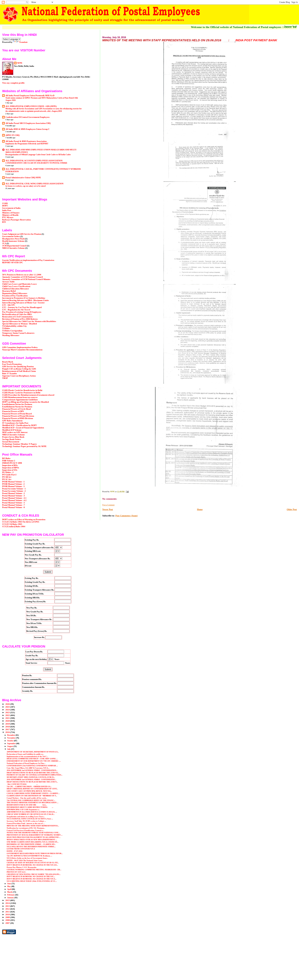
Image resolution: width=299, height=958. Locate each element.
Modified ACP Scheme (11, 430)
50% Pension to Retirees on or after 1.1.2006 (21, 275)
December (11, 735)
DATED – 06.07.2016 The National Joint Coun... (25, 860)
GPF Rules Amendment (12, 421)
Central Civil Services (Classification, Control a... (25, 830)
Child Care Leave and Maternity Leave (19, 284)
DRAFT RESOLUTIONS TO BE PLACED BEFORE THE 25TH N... (32, 782)
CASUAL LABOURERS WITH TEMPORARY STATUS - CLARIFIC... (33, 793)
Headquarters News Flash (13, 239)
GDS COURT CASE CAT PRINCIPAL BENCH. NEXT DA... (29, 791)
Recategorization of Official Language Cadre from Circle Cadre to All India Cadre (38, 154)
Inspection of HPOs (10, 468)
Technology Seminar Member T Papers (19, 444)
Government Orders (11, 236)
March (10, 892)
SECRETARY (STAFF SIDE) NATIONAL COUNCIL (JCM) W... (31, 777)
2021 (7, 718)
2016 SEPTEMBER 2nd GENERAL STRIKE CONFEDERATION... (32, 770)
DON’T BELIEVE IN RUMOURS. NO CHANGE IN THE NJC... (31, 876)
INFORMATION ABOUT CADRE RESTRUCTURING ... (30, 807)
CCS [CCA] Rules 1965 (12, 524)
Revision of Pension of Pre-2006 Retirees (20, 319)
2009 (7, 917)
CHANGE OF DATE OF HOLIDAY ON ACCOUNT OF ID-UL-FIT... (33, 863)
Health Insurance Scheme (13, 241)
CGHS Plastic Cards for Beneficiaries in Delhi (22, 390)
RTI (4, 222)
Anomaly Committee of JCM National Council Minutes (26, 279)
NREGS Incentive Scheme (13, 248)
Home (200, 509)
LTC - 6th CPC (8, 305)
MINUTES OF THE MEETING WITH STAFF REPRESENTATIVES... (33, 826)
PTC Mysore (7, 217)
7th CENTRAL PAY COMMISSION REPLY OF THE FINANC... (31, 800)
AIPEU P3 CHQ (12, 135)
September (11, 743)
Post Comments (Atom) (126, 516)
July (9, 749)
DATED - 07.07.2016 (14, 851)
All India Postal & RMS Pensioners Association (26, 141)
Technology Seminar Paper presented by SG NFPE (24, 446)
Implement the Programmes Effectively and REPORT (26, 144)
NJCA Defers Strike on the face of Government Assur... (27, 858)
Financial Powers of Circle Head (16, 409)
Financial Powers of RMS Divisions (17, 418)
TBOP (5, 378)
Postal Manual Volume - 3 (13, 496)
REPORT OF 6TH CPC (12, 262)
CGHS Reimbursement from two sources (20, 397)
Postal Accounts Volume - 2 (14, 491)
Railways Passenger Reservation (16, 220)
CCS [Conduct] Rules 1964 (13, 526)
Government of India (11, 208)
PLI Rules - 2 (8, 472)
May (9, 886)
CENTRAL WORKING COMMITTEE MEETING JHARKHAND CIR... (34, 870)
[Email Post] (127, 491)
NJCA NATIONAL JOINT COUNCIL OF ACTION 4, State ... (30, 819)
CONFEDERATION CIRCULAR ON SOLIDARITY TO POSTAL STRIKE (36, 163)
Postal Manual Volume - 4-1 (14, 498)
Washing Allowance (10, 335)
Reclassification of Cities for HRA (17, 314)
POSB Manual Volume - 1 (13, 482)
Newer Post (107, 509)
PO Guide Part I (9, 475)
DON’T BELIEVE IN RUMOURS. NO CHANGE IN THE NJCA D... (32, 865)
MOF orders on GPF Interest (14, 432)
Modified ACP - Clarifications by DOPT (19, 425)
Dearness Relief (9, 291)
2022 (7, 715)
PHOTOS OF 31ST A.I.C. (16, 872)
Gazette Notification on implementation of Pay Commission (28, 260)
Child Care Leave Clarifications (16, 286)
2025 (7, 707)
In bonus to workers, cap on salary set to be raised (25, 186)
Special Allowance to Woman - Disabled (19, 324)
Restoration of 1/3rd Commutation (17, 317)
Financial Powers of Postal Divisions (18, 416)
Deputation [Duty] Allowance (14, 293)
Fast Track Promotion (12, 364)
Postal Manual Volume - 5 (13, 503)
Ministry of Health (10, 215)
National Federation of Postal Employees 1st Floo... (26, 763)
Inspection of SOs (9, 470)
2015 (7, 900)
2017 (7, 729)
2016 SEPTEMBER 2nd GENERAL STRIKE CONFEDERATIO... (31, 779)
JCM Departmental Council (14, 246)
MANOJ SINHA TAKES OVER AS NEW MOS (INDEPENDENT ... (32, 839)
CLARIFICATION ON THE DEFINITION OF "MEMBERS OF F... (32, 796)
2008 (7, 920)
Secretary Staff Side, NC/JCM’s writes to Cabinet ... (26, 821)
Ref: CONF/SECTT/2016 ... (22, 784)
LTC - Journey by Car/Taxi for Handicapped (22, 307)
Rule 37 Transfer (9, 373)
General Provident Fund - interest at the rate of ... (26, 823)
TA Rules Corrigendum (12, 331)
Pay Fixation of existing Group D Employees (21, 312)
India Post (6, 210)
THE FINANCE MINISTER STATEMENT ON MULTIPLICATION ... (32, 802)
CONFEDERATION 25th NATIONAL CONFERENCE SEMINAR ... (32, 766)
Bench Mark (7, 362)
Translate (23, 42)
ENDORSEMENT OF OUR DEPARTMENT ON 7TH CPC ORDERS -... (34, 761)
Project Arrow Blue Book (13, 437)
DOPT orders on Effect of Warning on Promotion (23, 519)
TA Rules (6, 328)
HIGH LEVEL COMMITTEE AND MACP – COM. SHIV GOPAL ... (32, 759)
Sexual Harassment (10, 442)
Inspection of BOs (10, 465)
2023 (7, 712)
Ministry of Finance (10, 213)
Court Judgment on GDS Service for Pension (21, 234)
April (9, 889)
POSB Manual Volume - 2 (13, 484)
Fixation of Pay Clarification (15, 296)
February (11, 895)
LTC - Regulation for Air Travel (16, 310)
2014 (7, 903)
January (10, 898)
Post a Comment (108, 505)
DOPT (5, 206)
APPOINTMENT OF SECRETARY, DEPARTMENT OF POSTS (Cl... (33, 752)
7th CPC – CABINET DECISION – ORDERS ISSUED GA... (29, 786)
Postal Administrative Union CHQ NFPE (23, 178)
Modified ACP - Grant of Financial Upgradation (23, 428)
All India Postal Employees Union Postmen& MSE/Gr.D (29, 95)
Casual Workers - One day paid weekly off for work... (27, 798)
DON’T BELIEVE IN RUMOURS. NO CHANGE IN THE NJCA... (31, 879)
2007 (7, 923)
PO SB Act (6, 477)
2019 (7, 724)
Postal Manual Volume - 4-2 (14, 500)
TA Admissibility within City (14, 326)
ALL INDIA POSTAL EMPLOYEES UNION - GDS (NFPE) (31, 106)
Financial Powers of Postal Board (17, 414)
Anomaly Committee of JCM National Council (22, 277)
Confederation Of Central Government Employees (27, 117)
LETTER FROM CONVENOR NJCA (21, 849)
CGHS (5, 203)
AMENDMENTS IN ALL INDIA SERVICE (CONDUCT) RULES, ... (32, 812)
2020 (7, 721)
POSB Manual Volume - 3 (13, 486)
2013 (7, 906)
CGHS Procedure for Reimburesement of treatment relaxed (28, 395)
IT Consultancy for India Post (15, 423)
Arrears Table (8, 282)
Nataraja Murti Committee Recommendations (22, 350)
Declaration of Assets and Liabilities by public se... (25, 754)
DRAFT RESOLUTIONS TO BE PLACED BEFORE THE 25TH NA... (33, 773)
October (10, 741)
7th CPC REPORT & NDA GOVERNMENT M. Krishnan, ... (29, 856)
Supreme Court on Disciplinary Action (19, 376)
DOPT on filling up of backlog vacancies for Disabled (25, 402)
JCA (4, 243)
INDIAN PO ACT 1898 (12, 463)
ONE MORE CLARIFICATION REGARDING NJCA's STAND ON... (33, 842)
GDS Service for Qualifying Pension (18, 366)
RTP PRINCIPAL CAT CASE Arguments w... (23, 809)
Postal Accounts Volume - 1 (14, 489)
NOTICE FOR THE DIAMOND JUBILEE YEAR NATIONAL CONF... (33, 832)
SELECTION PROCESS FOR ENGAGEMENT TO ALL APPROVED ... (33, 837)
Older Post (292, 509)
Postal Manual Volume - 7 (13, 505)
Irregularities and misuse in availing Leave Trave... (26, 816)
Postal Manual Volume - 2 (13, 493)
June (9, 884)
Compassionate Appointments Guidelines (20, 400)
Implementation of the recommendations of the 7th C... (27, 756)
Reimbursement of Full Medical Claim (19, 371)
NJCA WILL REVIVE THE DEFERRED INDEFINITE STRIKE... (31, 846)
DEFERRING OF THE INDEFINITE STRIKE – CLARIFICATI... (31, 844)
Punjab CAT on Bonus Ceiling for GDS (19, 369)
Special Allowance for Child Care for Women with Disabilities (29, 321)
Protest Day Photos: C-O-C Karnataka (21, 867)
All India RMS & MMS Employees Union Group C (27, 129)
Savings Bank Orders (11, 439)
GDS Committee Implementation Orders (20, 347)
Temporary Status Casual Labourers (18, 333)
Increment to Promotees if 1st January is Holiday (23, 298)
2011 (7, 912)
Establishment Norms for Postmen (17, 404)
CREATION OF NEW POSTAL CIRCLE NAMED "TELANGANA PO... (34, 874)
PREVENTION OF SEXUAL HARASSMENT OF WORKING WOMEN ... (34, 835)
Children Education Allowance (15, 289)
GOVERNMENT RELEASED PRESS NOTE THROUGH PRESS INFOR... (35, 853)
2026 (7, 704)
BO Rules (6, 458)
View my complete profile (13, 83)
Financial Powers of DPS (13, 411)
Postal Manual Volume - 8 (13, 507)
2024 (7, 710)
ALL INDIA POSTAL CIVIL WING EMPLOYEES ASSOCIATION (34, 184)
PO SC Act (6, 479)
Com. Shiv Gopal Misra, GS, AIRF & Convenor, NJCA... (28, 768)
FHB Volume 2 (8, 461)
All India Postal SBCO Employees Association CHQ (28, 123)
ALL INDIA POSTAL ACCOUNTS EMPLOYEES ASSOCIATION (33, 161)
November (11, 738)
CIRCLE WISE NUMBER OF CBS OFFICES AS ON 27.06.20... (31, 814)
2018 (7, 727)
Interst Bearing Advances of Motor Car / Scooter (23, 303)
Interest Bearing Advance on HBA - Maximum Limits (25, 300)
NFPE (19, 63)
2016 (7, 732)
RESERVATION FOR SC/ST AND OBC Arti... (27, 805)
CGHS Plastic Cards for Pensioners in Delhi (21, 393)
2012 (7, 909)
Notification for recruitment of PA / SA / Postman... (26, 828)
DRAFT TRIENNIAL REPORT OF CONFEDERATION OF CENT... (32, 789)
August (10, 746)
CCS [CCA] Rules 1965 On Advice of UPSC (20, 522)
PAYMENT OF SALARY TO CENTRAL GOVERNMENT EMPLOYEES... (34, 775)
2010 (7, 914)
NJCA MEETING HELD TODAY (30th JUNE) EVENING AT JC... (32, 881)
